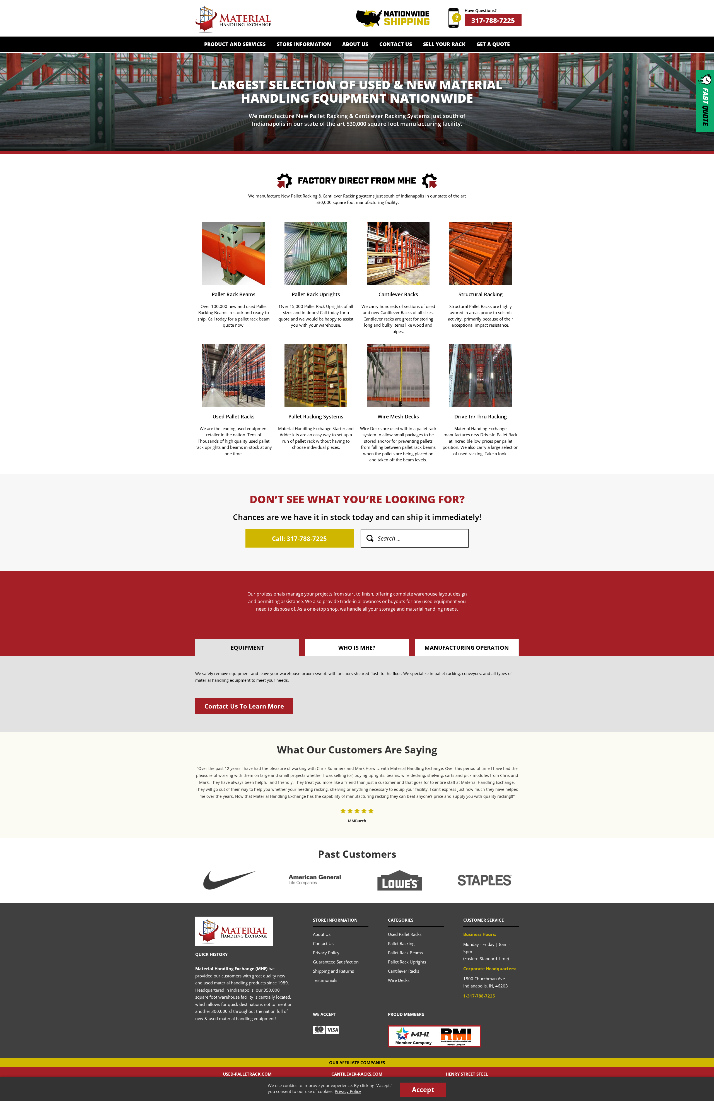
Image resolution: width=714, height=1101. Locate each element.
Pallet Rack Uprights (316, 280)
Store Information (304, 44)
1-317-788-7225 (479, 996)
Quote (705, 107)
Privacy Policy (348, 1091)
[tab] (247, 647)
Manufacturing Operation (466, 647)
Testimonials (325, 980)
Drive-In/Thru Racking (480, 405)
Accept (423, 1089)
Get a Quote (493, 44)
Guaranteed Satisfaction (336, 962)
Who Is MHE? (356, 647)
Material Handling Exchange (233, 19)
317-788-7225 (493, 20)
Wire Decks (398, 980)
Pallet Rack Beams (233, 280)
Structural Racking (480, 280)
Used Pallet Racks (233, 405)
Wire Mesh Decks (398, 405)
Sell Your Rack (444, 44)
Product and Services (235, 44)
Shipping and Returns (333, 971)
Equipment (247, 647)
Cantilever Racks (398, 280)
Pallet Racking (401, 943)
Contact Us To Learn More (244, 706)
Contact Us (395, 44)
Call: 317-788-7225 (299, 538)
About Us (355, 44)
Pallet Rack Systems (316, 405)
